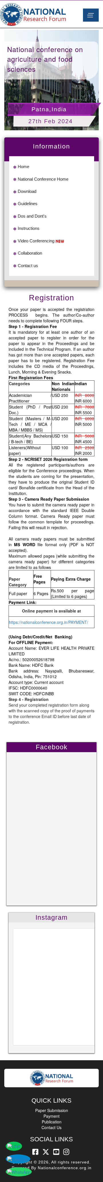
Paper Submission (51, 1110)
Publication (52, 1122)
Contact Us (51, 1127)
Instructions (28, 228)
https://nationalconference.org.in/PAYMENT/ (48, 622)
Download (27, 191)
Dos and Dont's (32, 216)
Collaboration (30, 253)
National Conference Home (43, 179)
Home (23, 166)
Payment (51, 1116)
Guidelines (27, 203)
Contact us (28, 265)
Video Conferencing (36, 240)
